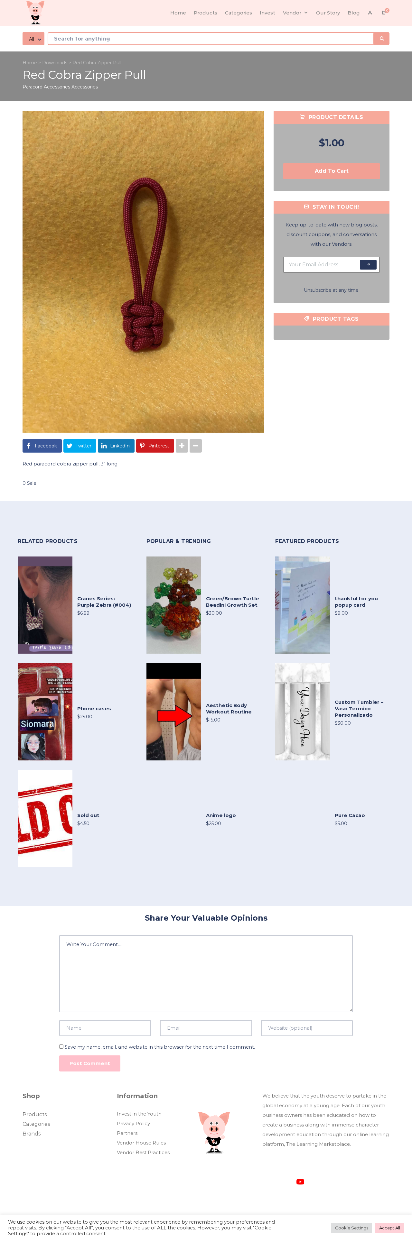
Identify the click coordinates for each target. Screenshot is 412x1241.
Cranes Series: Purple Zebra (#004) (104, 601)
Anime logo (221, 815)
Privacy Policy (133, 1123)
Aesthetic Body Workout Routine (229, 708)
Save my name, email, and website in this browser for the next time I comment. (160, 1047)
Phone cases (94, 708)
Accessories (84, 87)
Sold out (88, 815)
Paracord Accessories (46, 87)
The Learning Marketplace (318, 1144)
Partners (127, 1133)
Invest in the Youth (139, 1114)
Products (35, 1114)
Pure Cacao (350, 815)
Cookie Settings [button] (351, 1227)
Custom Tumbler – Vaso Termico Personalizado (359, 708)
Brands (32, 1134)
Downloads (54, 63)
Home (30, 63)
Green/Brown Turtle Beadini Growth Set (232, 601)
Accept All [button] (389, 1227)
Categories (36, 1124)
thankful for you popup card (356, 601)
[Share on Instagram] (182, 446)
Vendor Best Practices (143, 1152)
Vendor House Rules (141, 1143)
